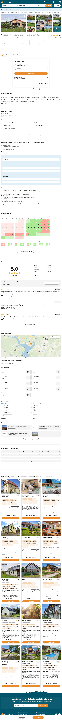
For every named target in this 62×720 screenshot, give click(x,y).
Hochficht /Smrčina (37, 405)
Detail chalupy (51, 518)
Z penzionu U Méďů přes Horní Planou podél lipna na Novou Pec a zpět (49, 427)
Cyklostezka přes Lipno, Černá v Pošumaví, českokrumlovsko (17, 427)
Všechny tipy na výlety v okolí (31, 439)
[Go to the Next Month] (49, 216)
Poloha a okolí (46, 9)
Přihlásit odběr (43, 705)
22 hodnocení (58, 37)
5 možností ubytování (55, 547)
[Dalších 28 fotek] (30, 528)
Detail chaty (10, 560)
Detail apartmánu (11, 518)
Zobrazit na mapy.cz (29, 357)
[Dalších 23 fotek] (30, 652)
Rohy (34, 409)
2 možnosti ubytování (35, 504)
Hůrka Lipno (37, 12)
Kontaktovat (43, 83)
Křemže (4, 665)
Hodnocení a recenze (37, 9)
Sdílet (35, 88)
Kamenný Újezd (50, 498)
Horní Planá (31, 12)
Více (18, 511)
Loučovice (5, 538)
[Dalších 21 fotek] (51, 570)
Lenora (48, 580)
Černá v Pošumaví (26, 496)
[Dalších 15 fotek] (10, 528)
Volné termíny (27, 9)
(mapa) (19, 37)
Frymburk (45, 622)
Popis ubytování (4, 9)
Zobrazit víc (3, 418)
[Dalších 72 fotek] (10, 611)
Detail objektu (31, 518)
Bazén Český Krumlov (7, 414)
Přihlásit (56, 1)
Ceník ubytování (19, 9)
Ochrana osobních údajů (41, 712)
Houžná (45, 580)
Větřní (10, 622)
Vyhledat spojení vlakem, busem (18, 357)
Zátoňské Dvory (6, 622)
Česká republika (11, 12)
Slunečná (25, 622)
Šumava (7, 498)
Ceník (44, 77)
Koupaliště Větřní (6, 412)
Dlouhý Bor (46, 539)
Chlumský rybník (6, 415)
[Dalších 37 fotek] (51, 611)
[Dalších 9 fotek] (51, 652)
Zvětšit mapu (56, 337)
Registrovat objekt (22, 714)
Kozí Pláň (35, 410)
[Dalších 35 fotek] (10, 652)
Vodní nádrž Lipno (6, 405)
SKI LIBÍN (35, 415)
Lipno (34, 407)
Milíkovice (45, 498)
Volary (4, 498)
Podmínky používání (23, 712)
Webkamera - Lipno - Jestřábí (45, 434)
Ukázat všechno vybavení (31, 134)
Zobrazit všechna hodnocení (31, 324)
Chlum (24, 539)
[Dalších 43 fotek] (51, 528)
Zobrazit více (4, 103)
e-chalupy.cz (3, 12)
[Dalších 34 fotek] (10, 486)
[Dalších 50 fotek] (30, 486)
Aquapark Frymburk (7, 409)
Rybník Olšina (5, 407)
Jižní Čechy (17, 12)
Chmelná (34, 412)
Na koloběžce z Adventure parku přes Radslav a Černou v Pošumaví (18, 434)
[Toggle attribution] (59, 355)
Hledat (49, 5)
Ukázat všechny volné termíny (25, 251)
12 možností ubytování (15, 506)
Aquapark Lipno (6, 410)
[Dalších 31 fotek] (51, 486)
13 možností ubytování (55, 630)
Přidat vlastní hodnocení (52, 283)
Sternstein (35, 414)
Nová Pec (50, 539)
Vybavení (11, 9)
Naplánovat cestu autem (6, 357)
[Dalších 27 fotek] (30, 570)
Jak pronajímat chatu (41, 714)
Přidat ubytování (48, 1)
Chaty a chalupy (24, 12)
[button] (31, 344)
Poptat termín (31, 73)
